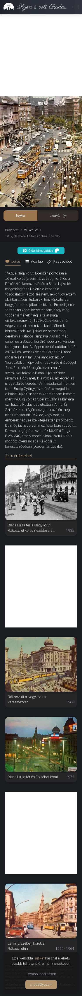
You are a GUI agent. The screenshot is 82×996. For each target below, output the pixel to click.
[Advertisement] (41, 55)
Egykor (21, 215)
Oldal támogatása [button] (40, 250)
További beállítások (41, 974)
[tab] (14, 262)
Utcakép (55, 215)
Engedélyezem (41, 984)
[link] (35, 7)
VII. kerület (31, 230)
